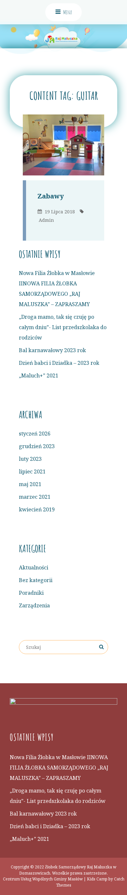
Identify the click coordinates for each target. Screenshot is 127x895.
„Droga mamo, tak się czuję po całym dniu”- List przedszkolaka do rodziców (62, 327)
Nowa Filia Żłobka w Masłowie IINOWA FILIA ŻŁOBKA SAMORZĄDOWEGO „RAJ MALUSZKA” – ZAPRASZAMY (59, 768)
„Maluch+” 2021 (38, 375)
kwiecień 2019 (37, 509)
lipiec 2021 (32, 471)
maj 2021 (30, 484)
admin (46, 220)
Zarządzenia (34, 605)
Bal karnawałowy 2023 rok (52, 350)
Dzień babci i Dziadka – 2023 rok (59, 362)
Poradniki (31, 592)
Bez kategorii (35, 580)
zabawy (50, 196)
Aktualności (33, 567)
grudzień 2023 (37, 446)
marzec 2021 (34, 496)
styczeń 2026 (34, 433)
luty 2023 (30, 458)
